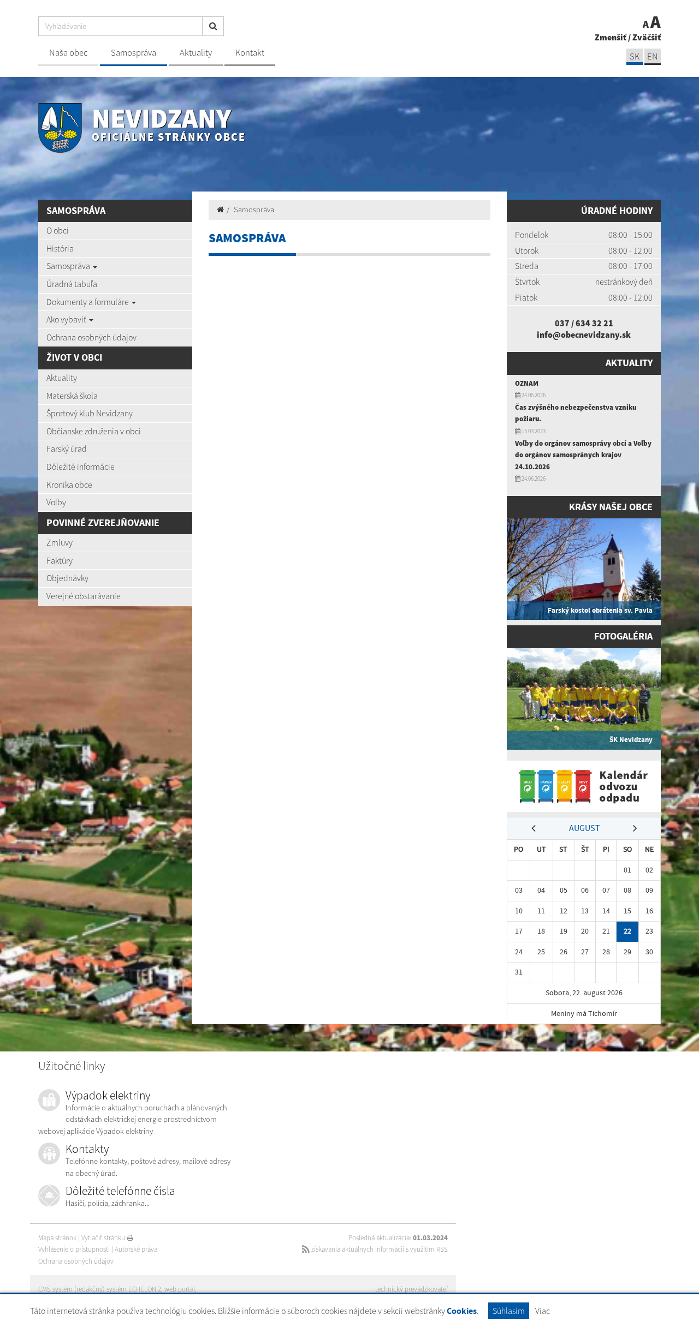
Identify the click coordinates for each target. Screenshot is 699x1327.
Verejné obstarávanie (83, 595)
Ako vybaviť (67, 319)
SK (634, 56)
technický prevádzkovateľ (411, 1289)
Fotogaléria (623, 636)
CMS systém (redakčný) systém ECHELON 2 (99, 1289)
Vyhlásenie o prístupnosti (74, 1249)
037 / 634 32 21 (584, 323)
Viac (542, 1310)
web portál (179, 1289)
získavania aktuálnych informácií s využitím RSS (379, 1249)
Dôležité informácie (80, 466)
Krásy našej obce (611, 506)
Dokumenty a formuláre (88, 301)
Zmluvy (59, 542)
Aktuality (196, 52)
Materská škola (72, 395)
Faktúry (59, 560)
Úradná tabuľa (71, 283)
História (60, 248)
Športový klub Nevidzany (89, 413)
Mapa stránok (57, 1237)
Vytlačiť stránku (104, 1237)
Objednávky (67, 577)
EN (652, 56)
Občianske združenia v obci (93, 431)
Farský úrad (66, 448)
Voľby (56, 502)
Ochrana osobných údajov (91, 337)
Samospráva (133, 52)
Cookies (462, 1311)
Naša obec (68, 52)
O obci (57, 230)
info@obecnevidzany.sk (584, 334)
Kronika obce (69, 484)
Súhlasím (509, 1310)
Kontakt (249, 52)
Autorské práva (136, 1249)
